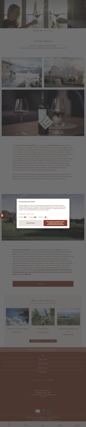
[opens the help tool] (2, 216)
